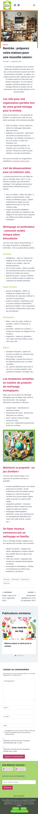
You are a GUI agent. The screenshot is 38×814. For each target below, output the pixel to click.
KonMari (24, 199)
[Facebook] (15, 5)
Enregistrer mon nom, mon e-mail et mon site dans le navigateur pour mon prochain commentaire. (20, 732)
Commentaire (9, 681)
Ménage (5, 44)
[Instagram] (18, 5)
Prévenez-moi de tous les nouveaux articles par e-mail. (16, 750)
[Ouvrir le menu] (34, 5)
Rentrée (6, 583)
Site (5, 725)
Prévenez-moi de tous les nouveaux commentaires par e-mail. (16, 742)
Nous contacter (19, 796)
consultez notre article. (21, 161)
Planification (25, 579)
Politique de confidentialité (19, 811)
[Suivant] (32, 635)
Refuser (23, 808)
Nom (6, 708)
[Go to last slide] (5, 635)
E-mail (7, 716)
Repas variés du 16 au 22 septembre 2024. (9, 596)
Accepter (15, 808)
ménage (6, 579)
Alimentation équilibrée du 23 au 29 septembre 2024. (28, 596)
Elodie (7, 61)
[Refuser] (36, 806)
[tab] (15, 655)
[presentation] (19, 628)
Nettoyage (15, 579)
